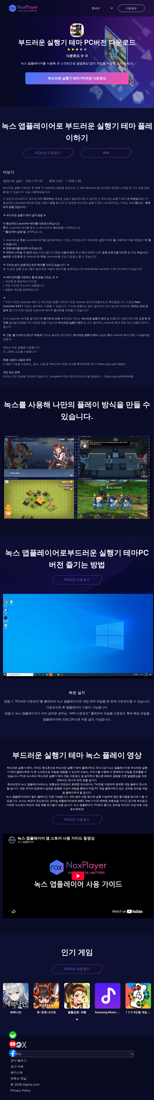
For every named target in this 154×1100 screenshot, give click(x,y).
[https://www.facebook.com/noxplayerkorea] (13, 1053)
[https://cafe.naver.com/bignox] (13, 1035)
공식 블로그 (18, 1060)
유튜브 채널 (18, 1078)
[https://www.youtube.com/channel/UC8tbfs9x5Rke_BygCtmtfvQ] (13, 1044)
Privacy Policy (21, 1090)
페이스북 (17, 1072)
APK (106, 153)
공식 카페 (17, 1066)
